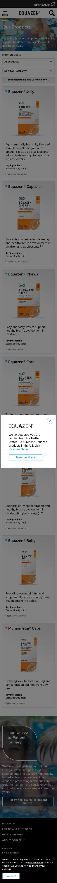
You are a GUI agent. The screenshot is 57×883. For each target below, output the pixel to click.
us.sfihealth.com (19, 449)
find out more (35, 862)
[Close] (50, 421)
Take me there (25, 457)
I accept (10, 876)
